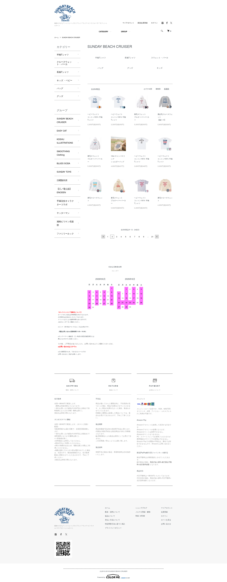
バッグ (60, 88)
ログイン (154, 23)
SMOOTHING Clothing (63, 153)
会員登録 (164, 512)
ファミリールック (65, 233)
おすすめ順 (148, 89)
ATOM (142, 516)
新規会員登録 (143, 23)
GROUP (124, 31)
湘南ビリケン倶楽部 (65, 223)
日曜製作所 (62, 180)
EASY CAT (62, 130)
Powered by (101, 577)
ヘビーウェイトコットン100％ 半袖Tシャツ (94, 117)
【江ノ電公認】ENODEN (64, 190)
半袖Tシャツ (63, 54)
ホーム (56, 37)
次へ (157, 237)
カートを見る (166, 520)
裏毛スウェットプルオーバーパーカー (141, 117)
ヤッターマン (63, 212)
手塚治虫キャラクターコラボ (65, 202)
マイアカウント (128, 23)
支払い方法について (112, 520)
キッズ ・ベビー (64, 80)
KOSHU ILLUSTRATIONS (65, 141)
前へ (103, 237)
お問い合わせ (166, 524)
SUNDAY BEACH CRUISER (71, 37)
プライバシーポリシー (113, 528)
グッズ (60, 96)
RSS (137, 516)
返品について (110, 516)
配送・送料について (112, 512)
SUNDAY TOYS (64, 171)
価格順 (158, 89)
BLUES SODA (63, 163)
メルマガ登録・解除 (142, 512)
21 (152, 236)
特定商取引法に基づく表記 (115, 524)
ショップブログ (141, 508)
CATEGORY (103, 31)
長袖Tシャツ (63, 71)
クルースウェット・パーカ (64, 63)
